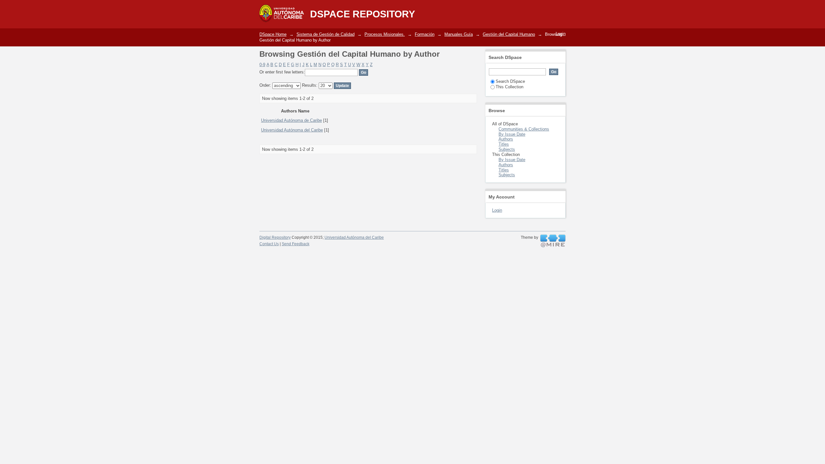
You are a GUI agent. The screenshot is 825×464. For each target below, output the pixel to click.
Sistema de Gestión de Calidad (325, 34)
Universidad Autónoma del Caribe (292, 130)
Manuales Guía (458, 34)
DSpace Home (272, 34)
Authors (506, 139)
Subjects (507, 149)
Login (561, 33)
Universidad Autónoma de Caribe (291, 120)
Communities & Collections (524, 129)
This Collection (509, 86)
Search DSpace (510, 81)
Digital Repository (275, 237)
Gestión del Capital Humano (509, 34)
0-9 (262, 64)
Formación (424, 34)
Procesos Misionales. (384, 34)
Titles (504, 144)
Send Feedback (295, 244)
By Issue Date (512, 134)
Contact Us (269, 244)
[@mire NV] (553, 241)
